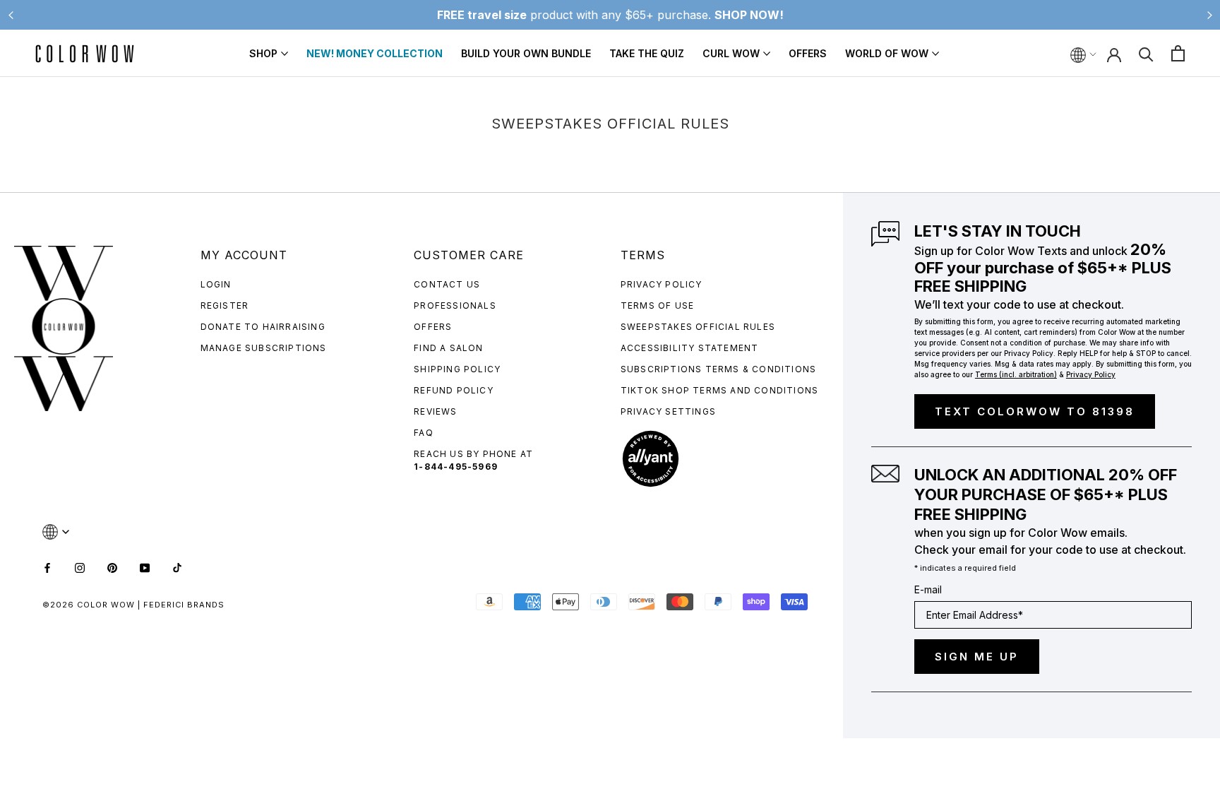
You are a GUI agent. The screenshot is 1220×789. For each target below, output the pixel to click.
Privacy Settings (668, 411)
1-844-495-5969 (456, 466)
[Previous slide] (10, 15)
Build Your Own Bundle (526, 53)
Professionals (455, 305)
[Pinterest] (112, 566)
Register (225, 305)
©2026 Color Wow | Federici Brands (133, 605)
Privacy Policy (661, 284)
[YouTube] (145, 566)
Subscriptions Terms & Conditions (718, 369)
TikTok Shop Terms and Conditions (719, 390)
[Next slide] (1209, 15)
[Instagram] (80, 566)
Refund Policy (454, 390)
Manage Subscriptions (264, 348)
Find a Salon (448, 348)
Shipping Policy (457, 369)
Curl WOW (731, 53)
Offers (808, 53)
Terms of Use (657, 305)
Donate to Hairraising (263, 326)
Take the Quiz (646, 53)
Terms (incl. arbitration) (1016, 374)
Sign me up (977, 656)
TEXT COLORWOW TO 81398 (1035, 411)
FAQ (423, 432)
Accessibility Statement (690, 348)
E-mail (928, 589)
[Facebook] (47, 566)
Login (216, 284)
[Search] (1146, 53)
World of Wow (886, 53)
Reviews (435, 411)
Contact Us (447, 284)
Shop (263, 53)
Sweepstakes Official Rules (698, 326)
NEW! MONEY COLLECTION (374, 53)
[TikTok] (177, 566)
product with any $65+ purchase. (610, 15)
